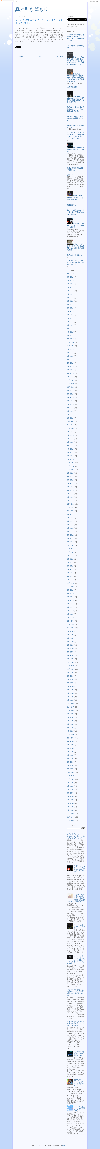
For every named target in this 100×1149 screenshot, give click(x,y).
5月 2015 (70, 404)
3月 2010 (70, 611)
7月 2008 (70, 679)
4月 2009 (70, 648)
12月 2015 (70, 380)
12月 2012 (70, 504)
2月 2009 (70, 655)
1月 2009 (70, 659)
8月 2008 (70, 676)
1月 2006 (70, 769)
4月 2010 (70, 607)
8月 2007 (70, 717)
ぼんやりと (71, 175)
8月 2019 (70, 273)
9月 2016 (70, 349)
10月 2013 (70, 469)
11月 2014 (70, 425)
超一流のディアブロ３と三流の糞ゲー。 (79, 926)
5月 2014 (70, 445)
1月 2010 (70, 617)
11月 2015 (70, 383)
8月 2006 (70, 745)
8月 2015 (70, 394)
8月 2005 (70, 786)
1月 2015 (70, 418)
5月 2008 (70, 686)
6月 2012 (70, 525)
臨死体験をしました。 (75, 255)
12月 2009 (70, 621)
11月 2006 (70, 734)
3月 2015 (70, 411)
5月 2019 (70, 280)
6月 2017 (70, 325)
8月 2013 (70, 476)
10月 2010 (70, 586)
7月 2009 (70, 638)
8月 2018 (70, 297)
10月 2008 (70, 669)
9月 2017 (70, 315)
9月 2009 (70, 631)
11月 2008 (70, 666)
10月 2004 (70, 820)
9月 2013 (70, 473)
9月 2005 (70, 783)
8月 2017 (70, 318)
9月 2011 (70, 555)
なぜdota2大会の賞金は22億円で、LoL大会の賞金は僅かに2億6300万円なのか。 (76, 898)
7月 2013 (70, 480)
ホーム (40, 56)
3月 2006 (70, 762)
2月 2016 (70, 373)
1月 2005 (70, 810)
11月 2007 (70, 707)
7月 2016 (70, 356)
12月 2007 (70, 703)
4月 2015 (70, 408)
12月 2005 (70, 772)
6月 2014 (70, 442)
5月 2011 (70, 566)
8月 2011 (70, 559)
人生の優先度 (72, 87)
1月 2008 (70, 700)
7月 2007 (70, 721)
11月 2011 (70, 549)
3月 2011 (70, 573)
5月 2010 (70, 604)
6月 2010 (70, 600)
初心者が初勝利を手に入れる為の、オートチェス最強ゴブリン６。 (75, 109)
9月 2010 (70, 590)
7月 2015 (70, 397)
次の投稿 (19, 56)
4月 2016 (70, 366)
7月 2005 (70, 789)
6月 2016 (70, 359)
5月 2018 (70, 308)
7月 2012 (70, 521)
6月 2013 (70, 483)
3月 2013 (70, 494)
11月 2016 (70, 342)
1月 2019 (70, 294)
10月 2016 (70, 346)
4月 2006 (70, 758)
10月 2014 (70, 428)
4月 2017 (70, 332)
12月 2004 (70, 813)
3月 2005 (70, 803)
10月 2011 (70, 552)
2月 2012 (70, 538)
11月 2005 (70, 776)
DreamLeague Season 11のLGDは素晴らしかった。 (76, 118)
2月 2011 (70, 576)
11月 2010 (70, 583)
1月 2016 (70, 377)
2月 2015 (70, 414)
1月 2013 (70, 500)
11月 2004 (70, 817)
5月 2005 (70, 796)
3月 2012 (70, 535)
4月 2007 (70, 731)
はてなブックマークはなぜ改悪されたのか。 (79, 1108)
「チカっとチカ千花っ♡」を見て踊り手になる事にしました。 (75, 262)
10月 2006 (70, 738)
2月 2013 (70, 497)
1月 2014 (70, 459)
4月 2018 (70, 311)
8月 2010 (70, 593)
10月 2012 (70, 511)
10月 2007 (70, 710)
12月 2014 (70, 421)
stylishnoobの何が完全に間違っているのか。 (76, 149)
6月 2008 (70, 683)
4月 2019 (70, 284)
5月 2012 (70, 528)
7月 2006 (70, 748)
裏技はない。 (72, 205)
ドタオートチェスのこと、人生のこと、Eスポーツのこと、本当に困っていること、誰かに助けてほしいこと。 (75, 60)
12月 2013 (70, 463)
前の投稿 (60, 56)
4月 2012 (70, 531)
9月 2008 (70, 672)
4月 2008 (70, 690)
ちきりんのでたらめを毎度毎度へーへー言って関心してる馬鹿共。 (75, 1023)
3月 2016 (70, 370)
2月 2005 (70, 807)
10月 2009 (70, 628)
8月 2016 (70, 353)
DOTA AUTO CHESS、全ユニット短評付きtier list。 (75, 197)
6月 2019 (70, 277)
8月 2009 (70, 635)
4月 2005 (70, 800)
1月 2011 (70, 580)
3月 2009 (70, 652)
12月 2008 (70, 662)
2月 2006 (70, 765)
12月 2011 (70, 545)
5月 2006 (70, 755)
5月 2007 (70, 727)
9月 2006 (70, 741)
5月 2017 (70, 328)
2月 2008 (70, 697)
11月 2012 (70, 507)
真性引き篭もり (31, 9)
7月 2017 (70, 322)
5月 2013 (70, 487)
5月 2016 (70, 363)
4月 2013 (70, 490)
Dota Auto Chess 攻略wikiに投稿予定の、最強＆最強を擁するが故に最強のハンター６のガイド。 (76, 77)
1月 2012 (70, 542)
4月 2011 (70, 569)
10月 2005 (70, 779)
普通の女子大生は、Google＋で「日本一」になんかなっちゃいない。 (76, 836)
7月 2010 (70, 597)
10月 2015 (70, 387)
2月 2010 (70, 614)
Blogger (64, 1145)
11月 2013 (70, 466)
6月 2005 (70, 793)
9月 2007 (70, 714)
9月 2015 (70, 390)
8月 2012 (70, 518)
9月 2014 (70, 432)
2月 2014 (70, 456)
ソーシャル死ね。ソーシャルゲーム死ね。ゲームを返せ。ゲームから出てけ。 (76, 959)
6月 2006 (70, 752)
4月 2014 (70, 449)
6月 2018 (70, 304)
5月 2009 (70, 645)
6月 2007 (70, 724)
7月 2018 (70, 301)
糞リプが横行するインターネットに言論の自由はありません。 (75, 212)
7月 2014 (70, 439)
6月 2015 (70, 401)
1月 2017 (70, 339)
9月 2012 (70, 514)
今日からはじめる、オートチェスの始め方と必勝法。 (75, 225)
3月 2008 (70, 693)
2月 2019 (70, 291)
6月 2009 (70, 641)
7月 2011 (70, 562)
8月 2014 (70, 435)
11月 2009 (70, 624)
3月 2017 (70, 335)
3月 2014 (70, 452)
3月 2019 (70, 287)
